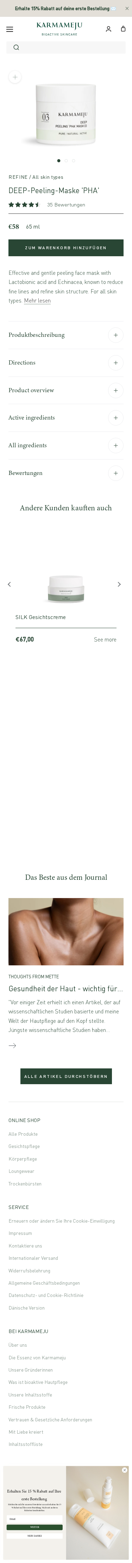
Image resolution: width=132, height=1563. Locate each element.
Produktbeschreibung (36, 335)
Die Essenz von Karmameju (37, 1357)
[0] (123, 28)
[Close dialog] (124, 1470)
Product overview (31, 390)
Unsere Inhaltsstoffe (30, 1394)
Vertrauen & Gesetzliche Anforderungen (50, 1419)
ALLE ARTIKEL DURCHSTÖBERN (66, 1076)
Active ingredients (31, 417)
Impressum (20, 1233)
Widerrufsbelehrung (29, 1270)
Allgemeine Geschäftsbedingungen (44, 1282)
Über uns (17, 1344)
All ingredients (27, 445)
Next (120, 586)
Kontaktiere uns (25, 1245)
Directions (22, 362)
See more (105, 639)
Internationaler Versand (33, 1257)
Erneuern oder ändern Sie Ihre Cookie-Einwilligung (61, 1220)
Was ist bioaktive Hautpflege (38, 1382)
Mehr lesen (37, 300)
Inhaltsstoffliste (25, 1444)
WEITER (34, 1527)
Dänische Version (26, 1307)
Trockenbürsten (25, 1183)
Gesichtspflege (24, 1146)
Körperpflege (22, 1158)
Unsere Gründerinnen (30, 1369)
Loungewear (21, 1171)
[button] (25, 204)
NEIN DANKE (34, 1535)
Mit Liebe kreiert (25, 1431)
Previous (11, 586)
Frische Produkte (26, 1406)
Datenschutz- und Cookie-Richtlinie (45, 1295)
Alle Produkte (23, 1133)
